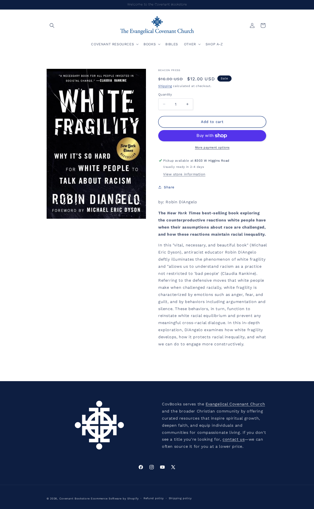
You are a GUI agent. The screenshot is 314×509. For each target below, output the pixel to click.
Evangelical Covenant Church (235, 404)
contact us (233, 439)
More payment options (212, 147)
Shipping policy (180, 498)
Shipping (165, 86)
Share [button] (169, 187)
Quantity (165, 94)
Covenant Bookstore (74, 498)
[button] (52, 25)
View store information (184, 174)
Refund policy (154, 498)
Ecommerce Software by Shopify (115, 498)
